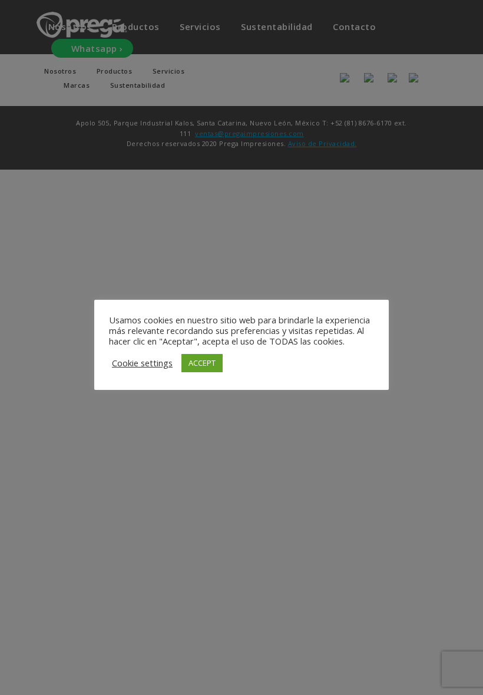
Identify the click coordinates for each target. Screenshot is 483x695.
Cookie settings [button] (142, 363)
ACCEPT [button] (202, 363)
